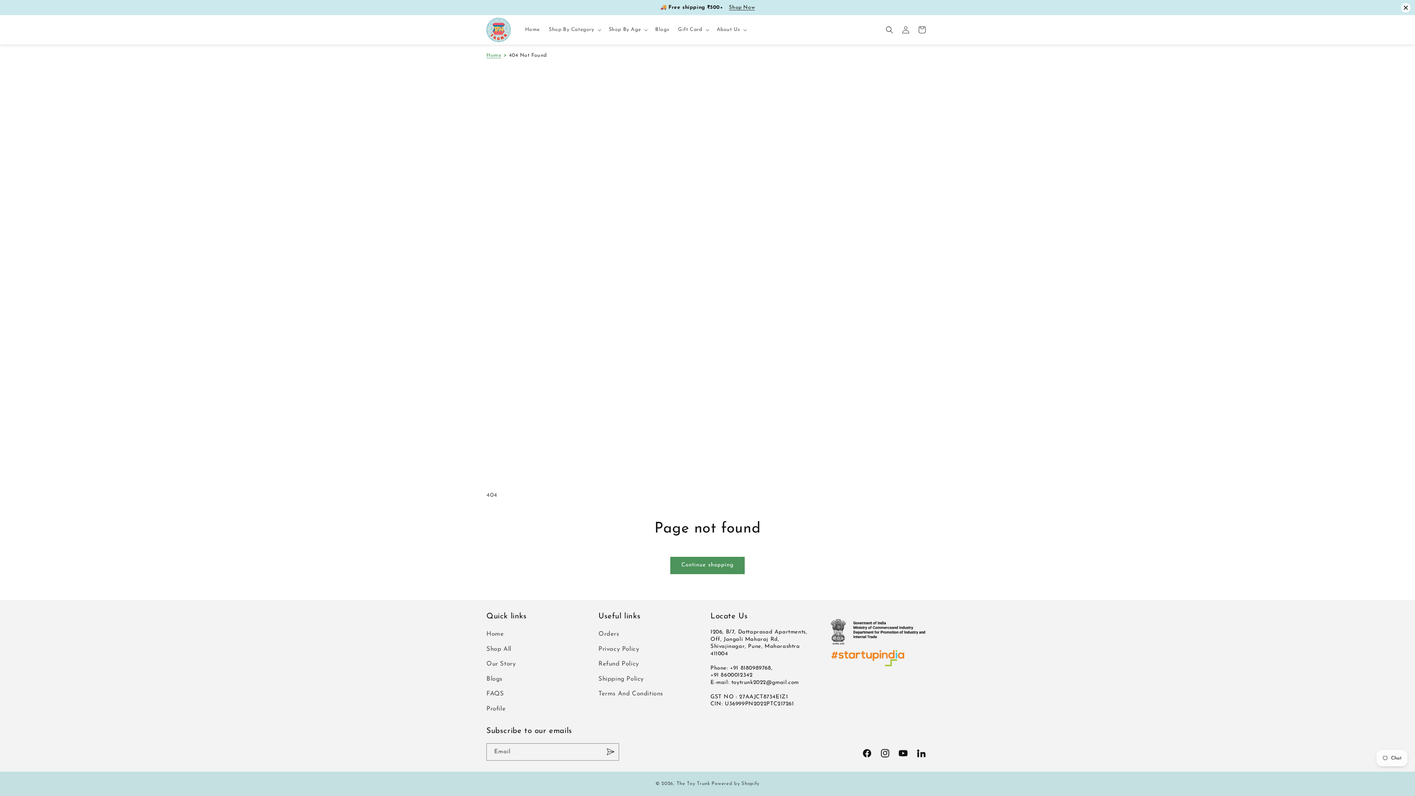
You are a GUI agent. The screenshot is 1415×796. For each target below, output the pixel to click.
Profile (496, 709)
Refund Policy (618, 664)
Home (493, 55)
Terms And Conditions (630, 694)
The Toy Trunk (693, 783)
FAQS (495, 694)
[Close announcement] (1406, 8)
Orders (608, 634)
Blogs (494, 679)
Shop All (498, 649)
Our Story (501, 664)
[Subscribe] (610, 752)
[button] (574, 30)
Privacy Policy (618, 649)
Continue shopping (707, 565)
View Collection (749, 7)
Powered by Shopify (735, 783)
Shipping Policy (621, 679)
